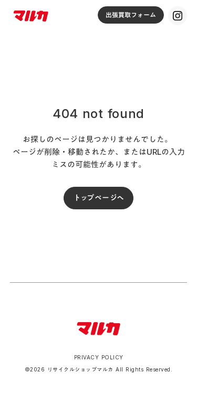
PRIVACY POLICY (98, 357)
